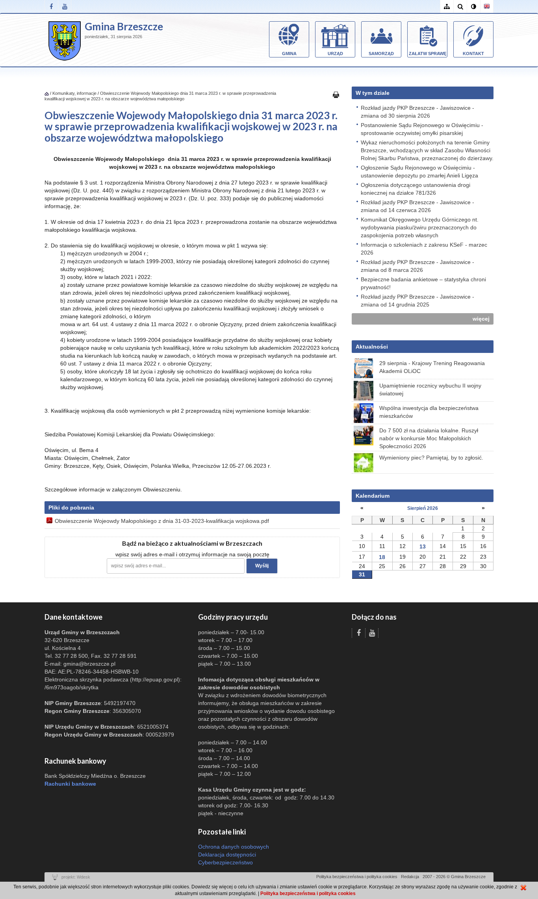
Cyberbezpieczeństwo (225, 862)
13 (422, 546)
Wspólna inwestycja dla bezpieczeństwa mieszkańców (429, 412)
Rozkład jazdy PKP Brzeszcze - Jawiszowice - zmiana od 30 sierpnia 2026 (417, 112)
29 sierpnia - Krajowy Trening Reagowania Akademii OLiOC (432, 367)
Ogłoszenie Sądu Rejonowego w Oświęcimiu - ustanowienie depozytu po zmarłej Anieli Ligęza (419, 171)
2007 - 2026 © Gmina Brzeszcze (454, 876)
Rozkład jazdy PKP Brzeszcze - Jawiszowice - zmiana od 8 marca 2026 (417, 266)
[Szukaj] (460, 6)
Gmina (289, 53)
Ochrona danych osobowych (233, 847)
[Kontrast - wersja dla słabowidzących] (473, 6)
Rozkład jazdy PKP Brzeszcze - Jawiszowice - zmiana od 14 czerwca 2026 (417, 206)
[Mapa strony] (446, 6)
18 (382, 557)
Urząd (335, 53)
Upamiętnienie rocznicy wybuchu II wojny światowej (430, 389)
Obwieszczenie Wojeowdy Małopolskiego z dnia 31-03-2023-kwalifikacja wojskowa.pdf (162, 521)
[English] (486, 6)
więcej (481, 319)
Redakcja (410, 876)
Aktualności (372, 346)
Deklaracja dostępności (227, 854)
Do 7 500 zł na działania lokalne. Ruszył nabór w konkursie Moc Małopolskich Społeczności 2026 (428, 438)
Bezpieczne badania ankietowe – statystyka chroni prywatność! (423, 283)
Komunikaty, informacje (74, 93)
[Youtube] (64, 6)
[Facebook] (51, 6)
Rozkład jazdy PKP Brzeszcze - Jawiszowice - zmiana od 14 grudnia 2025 (417, 301)
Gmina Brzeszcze (124, 26)
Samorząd (381, 53)
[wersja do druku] (336, 94)
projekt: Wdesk (75, 877)
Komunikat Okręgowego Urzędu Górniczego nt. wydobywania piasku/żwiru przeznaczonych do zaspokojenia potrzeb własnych (420, 227)
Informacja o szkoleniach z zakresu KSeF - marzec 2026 (424, 249)
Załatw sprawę (427, 53)
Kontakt (473, 53)
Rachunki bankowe (70, 784)
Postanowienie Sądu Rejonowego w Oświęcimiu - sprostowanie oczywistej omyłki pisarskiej (422, 129)
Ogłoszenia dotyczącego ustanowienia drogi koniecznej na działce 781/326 (415, 189)
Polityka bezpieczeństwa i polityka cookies (356, 876)
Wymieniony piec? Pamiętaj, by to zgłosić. (431, 457)
